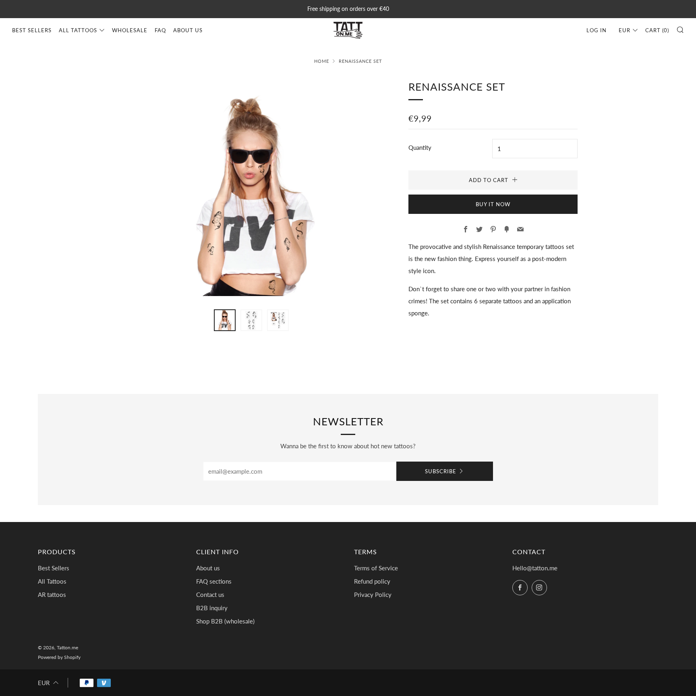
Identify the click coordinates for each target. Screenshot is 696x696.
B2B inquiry (212, 607)
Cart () (657, 30)
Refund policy (372, 581)
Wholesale (129, 30)
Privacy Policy (373, 594)
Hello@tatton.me (534, 568)
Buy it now (493, 204)
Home (321, 61)
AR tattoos (52, 594)
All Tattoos (78, 30)
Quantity (419, 147)
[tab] (225, 320)
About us (188, 30)
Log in (596, 30)
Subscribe (440, 471)
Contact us (210, 594)
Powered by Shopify (59, 657)
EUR (624, 30)
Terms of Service (376, 568)
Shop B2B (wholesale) (225, 621)
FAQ (160, 30)
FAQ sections (214, 581)
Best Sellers (32, 30)
